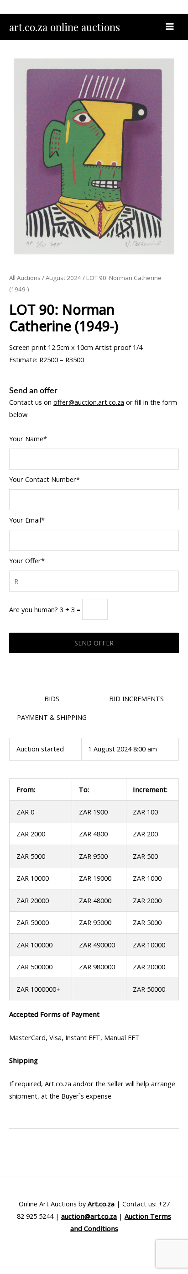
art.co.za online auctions (64, 27)
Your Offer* (27, 560)
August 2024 (63, 278)
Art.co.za (101, 1203)
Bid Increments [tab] (136, 698)
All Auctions (25, 278)
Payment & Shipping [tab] (52, 717)
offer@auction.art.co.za (88, 402)
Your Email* (27, 519)
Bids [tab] (51, 698)
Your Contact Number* (44, 479)
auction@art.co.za (89, 1216)
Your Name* (28, 438)
